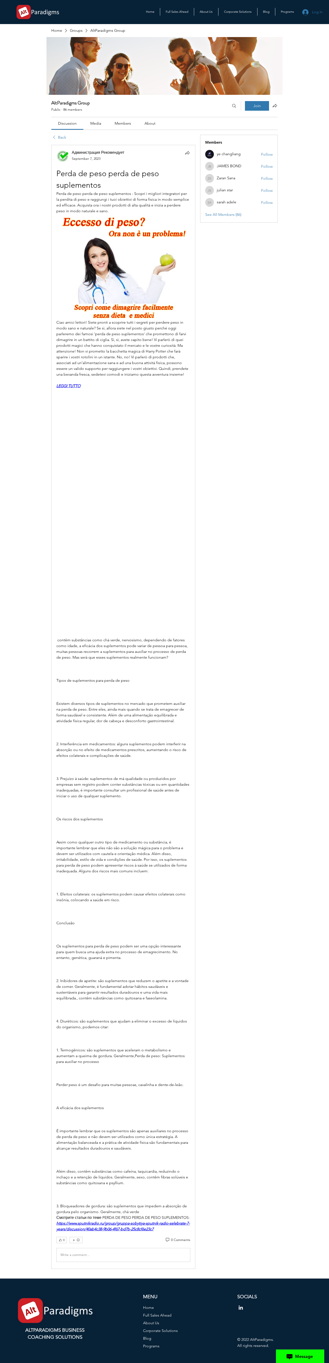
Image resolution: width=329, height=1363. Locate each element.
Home (148, 1307)
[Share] (187, 153)
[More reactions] (76, 1240)
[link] (67, 123)
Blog (147, 1338)
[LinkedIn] (241, 1308)
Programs (151, 1346)
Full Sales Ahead (157, 1315)
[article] (123, 707)
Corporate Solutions (160, 1330)
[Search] (234, 106)
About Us (151, 1323)
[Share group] (275, 106)
